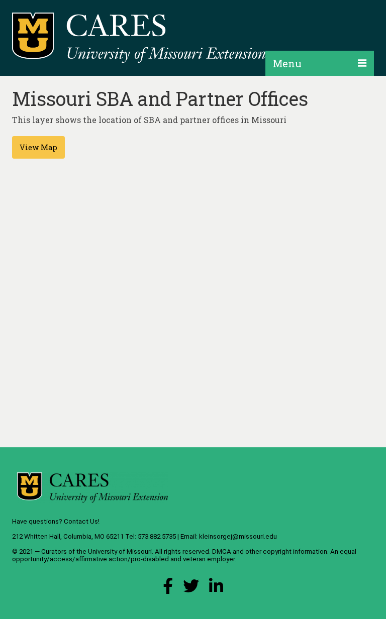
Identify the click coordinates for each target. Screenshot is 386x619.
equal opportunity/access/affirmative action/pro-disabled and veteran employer (184, 555)
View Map (38, 147)
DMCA (221, 551)
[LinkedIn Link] (216, 588)
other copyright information (286, 551)
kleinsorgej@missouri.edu (238, 536)
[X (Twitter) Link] (191, 588)
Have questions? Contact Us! (56, 521)
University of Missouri (120, 551)
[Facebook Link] (168, 588)
